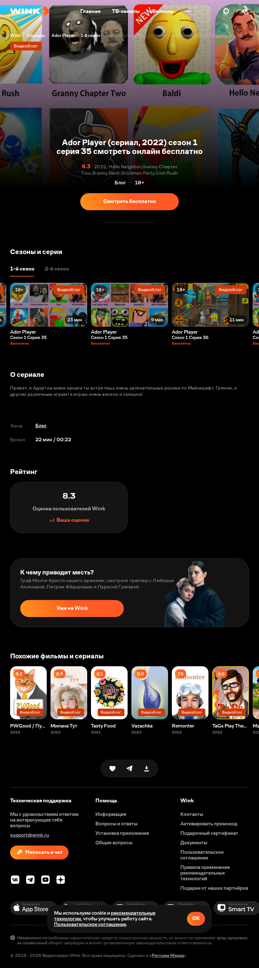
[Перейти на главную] (30, 11)
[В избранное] (112, 768)
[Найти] (226, 11)
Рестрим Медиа (168, 955)
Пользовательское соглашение (90, 924)
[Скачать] (146, 768)
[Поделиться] (129, 768)
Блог (41, 425)
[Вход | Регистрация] (245, 11)
